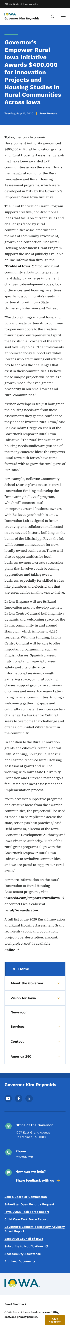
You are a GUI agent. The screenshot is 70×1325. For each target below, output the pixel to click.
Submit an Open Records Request (29, 1204)
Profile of (18, 266)
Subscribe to (24, 1246)
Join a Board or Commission (25, 1197)
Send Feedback (15, 1304)
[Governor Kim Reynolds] (13, 14)
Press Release (48, 113)
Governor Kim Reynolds (22, 18)
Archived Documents (19, 1261)
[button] (55, 1320)
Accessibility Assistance (22, 1254)
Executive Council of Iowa (23, 1238)
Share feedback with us (34, 1180)
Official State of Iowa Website (21, 4)
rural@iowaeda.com (21, 910)
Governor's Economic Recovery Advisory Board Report (34, 1229)
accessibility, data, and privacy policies (31, 1314)
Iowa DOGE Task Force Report (26, 1212)
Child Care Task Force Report (26, 1219)
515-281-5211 (24, 1157)
